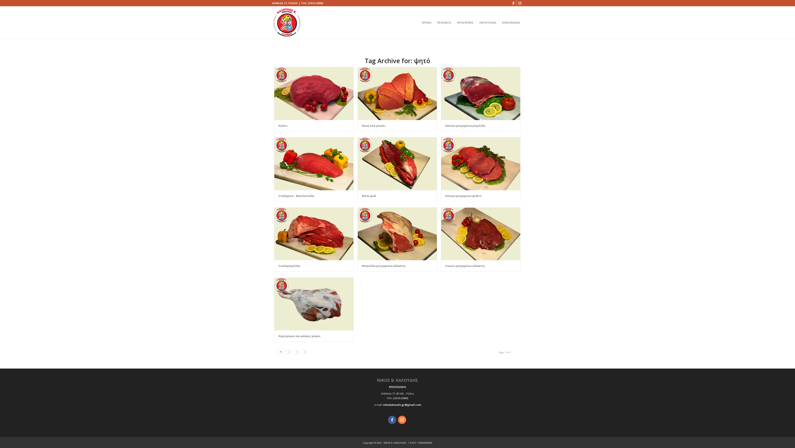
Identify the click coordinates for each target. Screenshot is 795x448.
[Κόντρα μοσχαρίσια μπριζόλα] (480, 93)
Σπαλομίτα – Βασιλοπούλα (296, 196)
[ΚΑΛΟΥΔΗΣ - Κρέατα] (287, 22)
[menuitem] (426, 22)
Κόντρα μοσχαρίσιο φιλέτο (463, 196)
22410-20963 (315, 3)
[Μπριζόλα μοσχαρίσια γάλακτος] (397, 234)
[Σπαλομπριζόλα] (313, 234)
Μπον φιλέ (369, 196)
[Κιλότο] (313, 93)
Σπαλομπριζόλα (289, 266)
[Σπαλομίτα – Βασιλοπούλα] (313, 163)
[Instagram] (402, 420)
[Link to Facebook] (513, 3)
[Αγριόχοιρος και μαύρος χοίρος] (313, 304)
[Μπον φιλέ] (397, 163)
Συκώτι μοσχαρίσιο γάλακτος (465, 266)
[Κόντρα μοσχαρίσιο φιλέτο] (480, 163)
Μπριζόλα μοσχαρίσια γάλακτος (384, 266)
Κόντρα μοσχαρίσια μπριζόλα (465, 126)
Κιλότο (282, 126)
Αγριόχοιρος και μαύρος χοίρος (299, 336)
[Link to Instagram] (520, 3)
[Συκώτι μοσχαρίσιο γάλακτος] (480, 234)
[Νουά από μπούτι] (397, 93)
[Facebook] (392, 420)
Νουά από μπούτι (373, 126)
